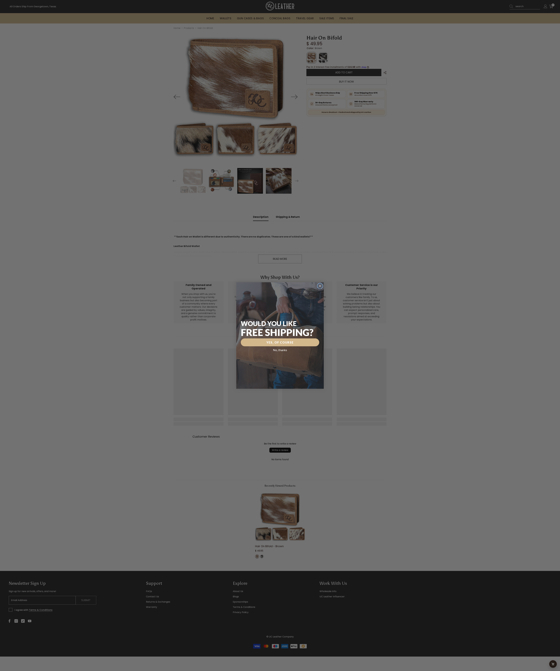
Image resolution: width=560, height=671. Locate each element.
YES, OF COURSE (280, 342)
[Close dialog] (320, 286)
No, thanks (280, 349)
